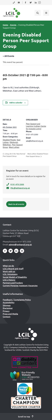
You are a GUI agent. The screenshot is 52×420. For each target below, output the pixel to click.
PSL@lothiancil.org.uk (20, 188)
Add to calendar (15, 102)
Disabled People (9, 139)
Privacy (6, 311)
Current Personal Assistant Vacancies (20, 285)
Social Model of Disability (15, 277)
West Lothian (14, 147)
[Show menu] (46, 13)
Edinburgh (14, 142)
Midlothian (7, 144)
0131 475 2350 (17, 184)
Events (13, 25)
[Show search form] (37, 13)
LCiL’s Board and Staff (13, 268)
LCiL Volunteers (10, 274)
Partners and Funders (13, 282)
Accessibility (8, 302)
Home (5, 25)
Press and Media (10, 313)
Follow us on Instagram (39, 4)
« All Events (8, 56)
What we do (8, 265)
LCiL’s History (9, 279)
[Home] (26, 334)
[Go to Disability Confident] (25, 362)
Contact (6, 316)
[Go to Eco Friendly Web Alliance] (25, 376)
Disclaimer (8, 308)
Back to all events (16, 204)
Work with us (9, 271)
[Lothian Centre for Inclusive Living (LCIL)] (11, 13)
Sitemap (7, 305)
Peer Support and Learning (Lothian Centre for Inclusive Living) (36, 126)
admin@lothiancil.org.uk (20, 244)
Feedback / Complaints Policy (17, 299)
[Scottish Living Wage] (24, 389)
